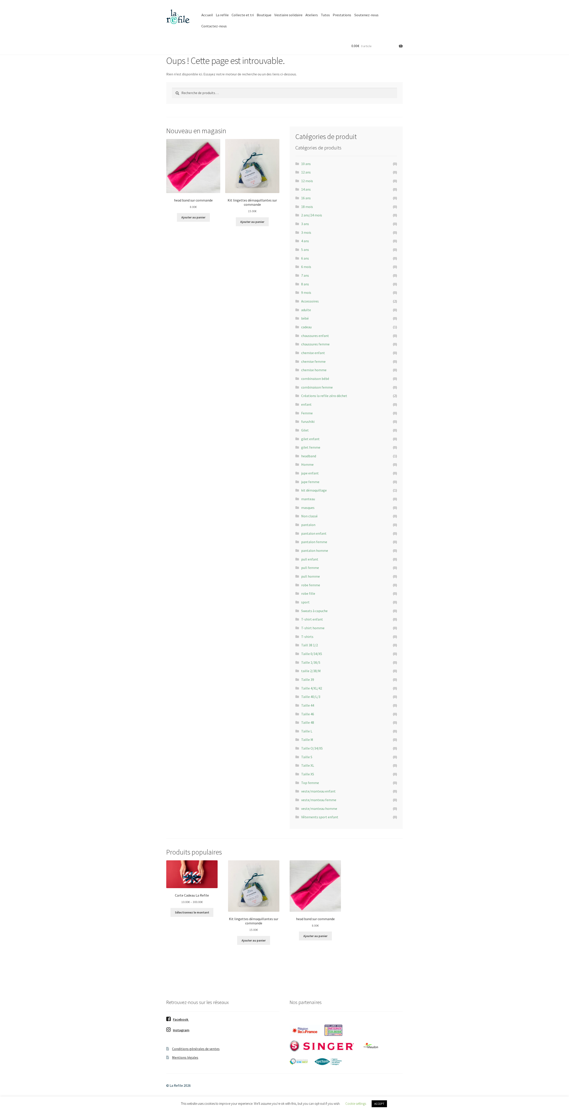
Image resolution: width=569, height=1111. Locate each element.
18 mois (307, 206)
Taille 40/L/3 (310, 696)
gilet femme (310, 447)
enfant (306, 404)
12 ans (306, 172)
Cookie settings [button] (355, 1103)
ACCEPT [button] (379, 1104)
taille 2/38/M (311, 671)
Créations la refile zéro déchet (324, 395)
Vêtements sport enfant (319, 817)
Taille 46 (307, 714)
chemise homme (314, 370)
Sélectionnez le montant (192, 912)
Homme (307, 464)
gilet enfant (310, 439)
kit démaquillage (314, 490)
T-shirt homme (313, 628)
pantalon (308, 524)
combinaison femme (317, 387)
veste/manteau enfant (318, 791)
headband (308, 456)
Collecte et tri (243, 14)
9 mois (306, 292)
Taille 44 (307, 705)
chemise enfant (313, 353)
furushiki (308, 421)
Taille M (307, 739)
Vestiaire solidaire (288, 14)
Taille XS (307, 774)
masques (308, 507)
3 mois (306, 232)
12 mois (307, 181)
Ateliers (311, 14)
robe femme (310, 585)
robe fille (308, 593)
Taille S (306, 757)
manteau (308, 499)
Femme (307, 413)
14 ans (306, 189)
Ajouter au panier (193, 217)
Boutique (264, 14)
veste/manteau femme (318, 800)
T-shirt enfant (312, 619)
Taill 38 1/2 (309, 645)
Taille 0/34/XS (311, 653)
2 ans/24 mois (311, 215)
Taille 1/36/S (310, 662)
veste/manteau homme (319, 808)
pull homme (310, 576)
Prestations (342, 14)
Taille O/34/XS (312, 748)
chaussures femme (315, 344)
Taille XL (307, 765)
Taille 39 (307, 679)
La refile (222, 14)
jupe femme (310, 482)
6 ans (305, 258)
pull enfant (309, 559)
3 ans (305, 224)
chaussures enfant (315, 335)
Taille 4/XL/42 (311, 688)
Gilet (305, 430)
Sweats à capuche (314, 611)
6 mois (306, 266)
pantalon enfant (314, 533)
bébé (305, 318)
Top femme (310, 782)
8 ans (305, 284)
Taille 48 (307, 722)
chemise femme (313, 361)
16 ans (306, 198)
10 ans (306, 163)
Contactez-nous (214, 26)
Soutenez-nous (366, 14)
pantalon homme (314, 550)
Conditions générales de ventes (196, 1048)
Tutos (325, 14)
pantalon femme (314, 542)
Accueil (207, 14)
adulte (306, 310)
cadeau (306, 327)
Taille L (306, 731)
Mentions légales (185, 1057)
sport (305, 602)
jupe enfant (310, 473)
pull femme (310, 567)
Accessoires (310, 301)
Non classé (309, 516)
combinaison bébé (315, 378)
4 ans (305, 241)
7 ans (305, 275)
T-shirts (307, 636)
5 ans (305, 249)
